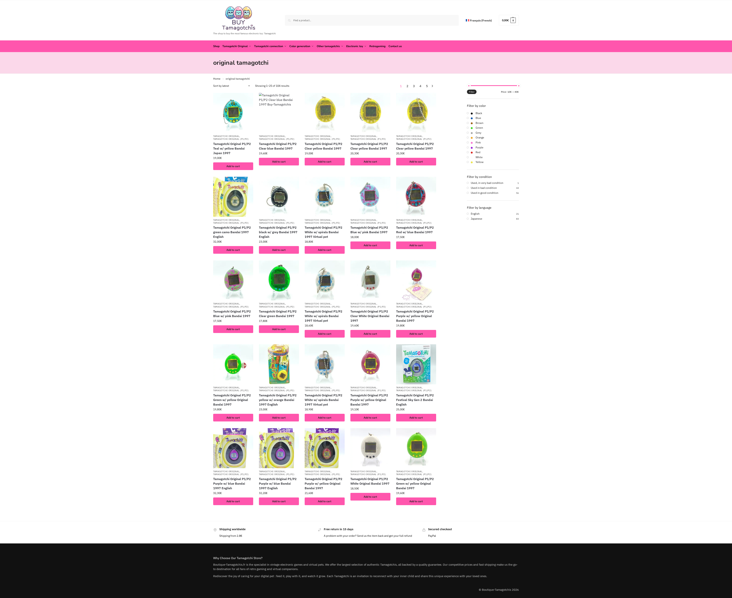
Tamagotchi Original (226, 136)
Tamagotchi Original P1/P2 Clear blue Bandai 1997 (278, 146)
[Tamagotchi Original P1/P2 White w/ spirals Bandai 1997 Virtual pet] (325, 197)
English (475, 213)
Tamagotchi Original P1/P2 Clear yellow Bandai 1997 (323, 146)
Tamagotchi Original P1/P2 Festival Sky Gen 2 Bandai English (415, 399)
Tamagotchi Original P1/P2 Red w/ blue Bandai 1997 (415, 230)
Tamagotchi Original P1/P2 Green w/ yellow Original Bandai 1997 (232, 399)
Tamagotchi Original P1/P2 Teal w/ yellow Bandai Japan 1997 (232, 148)
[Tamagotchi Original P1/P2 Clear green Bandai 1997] (279, 280)
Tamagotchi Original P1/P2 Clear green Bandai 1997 (278, 313)
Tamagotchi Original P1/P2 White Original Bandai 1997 (369, 481)
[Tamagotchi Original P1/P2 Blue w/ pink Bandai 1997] (370, 197)
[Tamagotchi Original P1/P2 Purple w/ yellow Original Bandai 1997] (416, 280)
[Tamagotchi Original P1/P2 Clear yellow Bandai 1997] (325, 113)
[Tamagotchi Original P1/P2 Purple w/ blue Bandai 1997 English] (233, 448)
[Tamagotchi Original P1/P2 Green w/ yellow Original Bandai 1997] (233, 364)
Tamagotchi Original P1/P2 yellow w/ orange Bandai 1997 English (278, 399)
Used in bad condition (484, 188)
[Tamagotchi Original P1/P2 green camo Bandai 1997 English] (233, 197)
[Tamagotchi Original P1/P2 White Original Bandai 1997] (370, 448)
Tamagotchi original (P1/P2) (231, 139)
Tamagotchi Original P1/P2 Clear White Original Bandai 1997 (369, 315)
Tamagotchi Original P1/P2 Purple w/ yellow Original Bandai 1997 (415, 315)
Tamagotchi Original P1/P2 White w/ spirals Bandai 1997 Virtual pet (323, 232)
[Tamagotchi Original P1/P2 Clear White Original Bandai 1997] (370, 280)
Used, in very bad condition (487, 183)
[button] (509, 20)
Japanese (476, 218)
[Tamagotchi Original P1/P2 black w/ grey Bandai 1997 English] (279, 197)
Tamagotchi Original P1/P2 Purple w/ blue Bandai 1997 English (232, 483)
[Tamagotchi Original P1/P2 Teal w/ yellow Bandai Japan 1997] (233, 113)
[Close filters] (437, 86)
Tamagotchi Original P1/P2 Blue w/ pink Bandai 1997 (369, 230)
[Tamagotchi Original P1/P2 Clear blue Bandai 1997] (279, 113)
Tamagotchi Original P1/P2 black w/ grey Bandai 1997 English (278, 232)
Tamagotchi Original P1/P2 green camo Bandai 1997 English (232, 232)
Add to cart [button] (233, 166)
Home (216, 78)
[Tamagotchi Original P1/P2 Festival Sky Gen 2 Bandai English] (416, 364)
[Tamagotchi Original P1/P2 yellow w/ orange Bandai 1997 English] (279, 364)
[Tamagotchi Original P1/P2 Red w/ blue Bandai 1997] (416, 197)
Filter (471, 91)
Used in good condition (484, 193)
